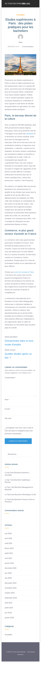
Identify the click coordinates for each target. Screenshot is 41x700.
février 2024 (9, 548)
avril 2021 (8, 558)
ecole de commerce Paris (24, 272)
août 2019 (8, 603)
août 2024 (8, 543)
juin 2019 (8, 613)
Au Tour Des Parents (15, 3)
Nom (7, 399)
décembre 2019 (10, 583)
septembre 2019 (11, 598)
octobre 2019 (10, 593)
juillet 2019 (9, 608)
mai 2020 (8, 578)
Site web (8, 418)
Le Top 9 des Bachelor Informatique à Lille (20, 494)
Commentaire (10, 378)
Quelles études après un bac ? (18, 355)
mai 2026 (8, 533)
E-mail (8, 409)
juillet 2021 (9, 553)
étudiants (30, 134)
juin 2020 (8, 573)
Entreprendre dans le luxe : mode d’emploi (20, 342)
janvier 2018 (9, 618)
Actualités (20, 15)
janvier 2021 (9, 563)
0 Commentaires (27, 46)
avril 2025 (8, 538)
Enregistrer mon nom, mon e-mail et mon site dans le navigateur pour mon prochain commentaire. (19, 431)
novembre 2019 (10, 588)
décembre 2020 (10, 568)
